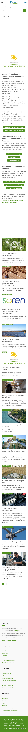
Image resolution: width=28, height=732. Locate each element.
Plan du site (21, 723)
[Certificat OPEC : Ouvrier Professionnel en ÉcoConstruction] (14, 272)
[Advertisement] (14, 35)
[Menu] (2, 2)
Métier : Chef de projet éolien (12, 542)
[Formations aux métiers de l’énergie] (14, 358)
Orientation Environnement (16, 719)
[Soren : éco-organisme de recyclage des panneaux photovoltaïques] (14, 300)
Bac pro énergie (6, 266)
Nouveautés (5, 698)
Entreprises (4, 650)
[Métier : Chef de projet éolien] (14, 533)
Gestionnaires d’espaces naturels (10, 658)
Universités (4, 705)
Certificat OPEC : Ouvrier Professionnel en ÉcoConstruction (11, 283)
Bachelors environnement (8, 678)
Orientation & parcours (7, 700)
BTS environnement (6, 673)
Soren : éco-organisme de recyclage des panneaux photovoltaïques (11, 311)
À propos (11, 723)
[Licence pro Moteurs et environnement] (14, 499)
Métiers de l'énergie (7, 238)
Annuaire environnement (8, 708)
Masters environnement (7, 683)
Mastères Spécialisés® (7, 687)
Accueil (4, 7)
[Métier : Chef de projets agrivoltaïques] (14, 330)
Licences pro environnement (9, 680)
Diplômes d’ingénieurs (7, 685)
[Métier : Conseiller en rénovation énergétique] (14, 386)
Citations (6, 725)
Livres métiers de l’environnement (10, 710)
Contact (5, 728)
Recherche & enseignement (8, 660)
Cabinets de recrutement (8, 662)
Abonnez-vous (21, 728)
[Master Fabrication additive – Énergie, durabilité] (14, 559)
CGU (10, 725)
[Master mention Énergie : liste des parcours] (14, 416)
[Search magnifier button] (24, 10)
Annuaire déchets (6, 294)
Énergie (4, 352)
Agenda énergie (6, 465)
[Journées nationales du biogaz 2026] (14, 472)
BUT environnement (6, 675)
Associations (5, 655)
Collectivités (5, 653)
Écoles (3, 703)
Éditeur (15, 723)
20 (13, 584)
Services (6, 723)
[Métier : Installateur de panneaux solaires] (14, 442)
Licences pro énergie (7, 493)
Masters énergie (6, 409)
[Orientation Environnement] (14, 2)
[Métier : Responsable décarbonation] (14, 244)
